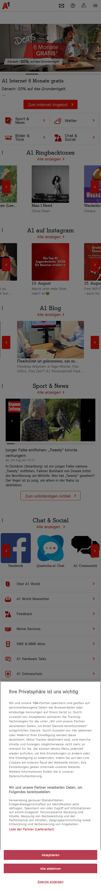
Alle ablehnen (50, 868)
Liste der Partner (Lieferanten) (31, 829)
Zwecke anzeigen (50, 882)
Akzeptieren (50, 855)
